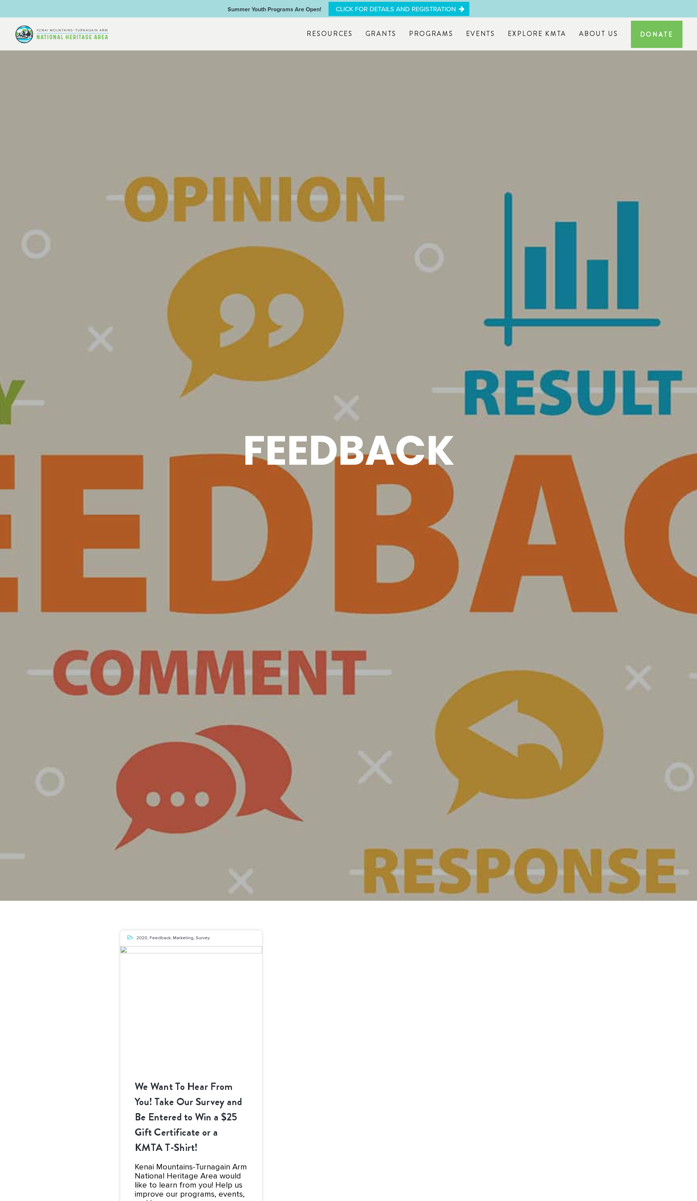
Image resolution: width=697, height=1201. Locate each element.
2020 (141, 938)
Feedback (160, 938)
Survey (203, 938)
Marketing (183, 938)
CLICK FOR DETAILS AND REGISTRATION (396, 8)
